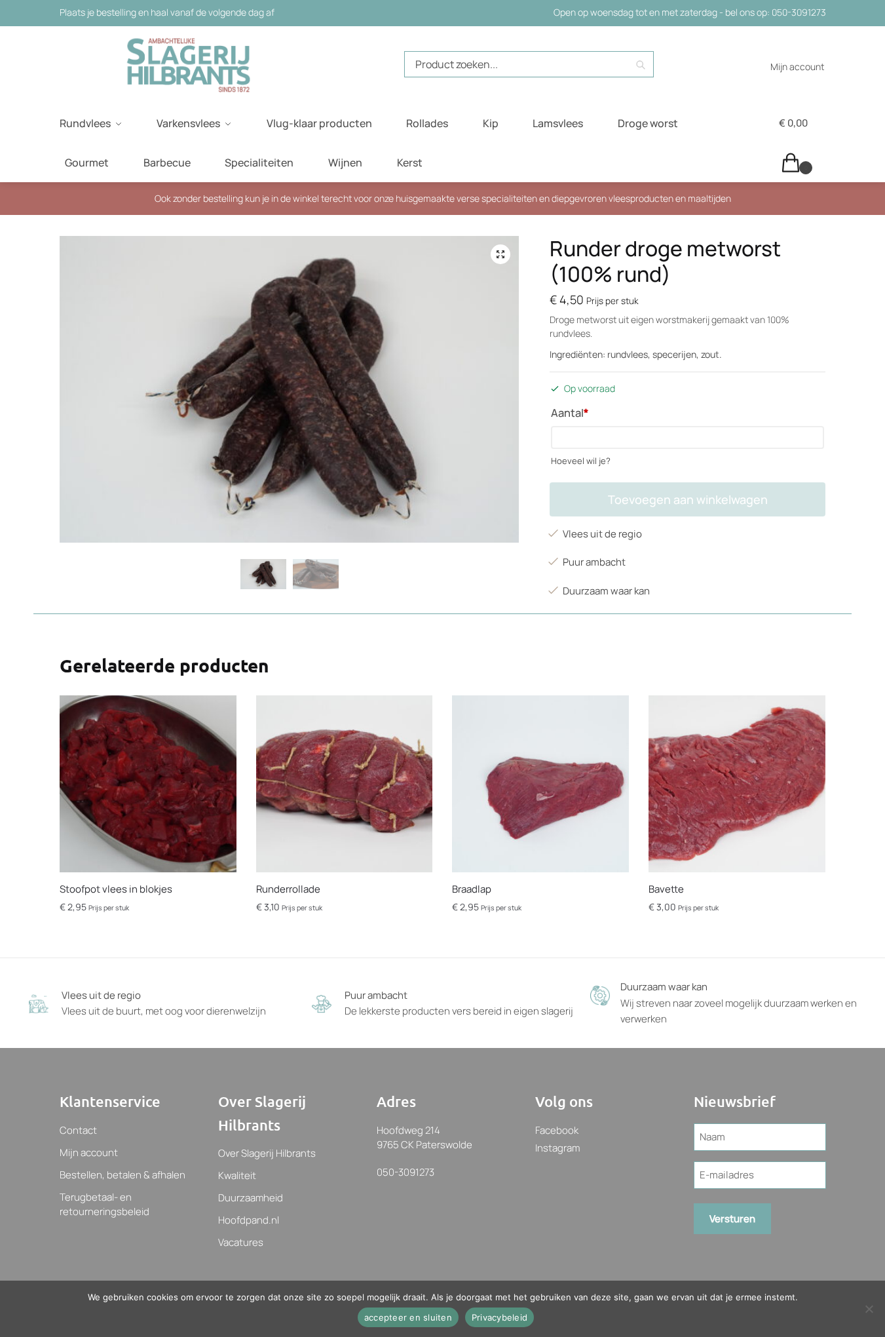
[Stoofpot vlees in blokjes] (148, 783)
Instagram (557, 1148)
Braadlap (471, 889)
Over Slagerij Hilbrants (267, 1153)
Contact (78, 1130)
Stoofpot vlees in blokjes (116, 889)
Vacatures (240, 1242)
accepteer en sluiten (408, 1317)
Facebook (556, 1130)
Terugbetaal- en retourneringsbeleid (104, 1204)
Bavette (666, 889)
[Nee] (868, 1308)
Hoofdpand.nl (248, 1220)
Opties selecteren (148, 935)
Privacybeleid (499, 1317)
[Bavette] (737, 783)
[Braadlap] (540, 783)
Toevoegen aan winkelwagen (688, 499)
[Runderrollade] (344, 783)
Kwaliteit (237, 1175)
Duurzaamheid (250, 1198)
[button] (500, 254)
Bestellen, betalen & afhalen (122, 1175)
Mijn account (797, 66)
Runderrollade (288, 889)
